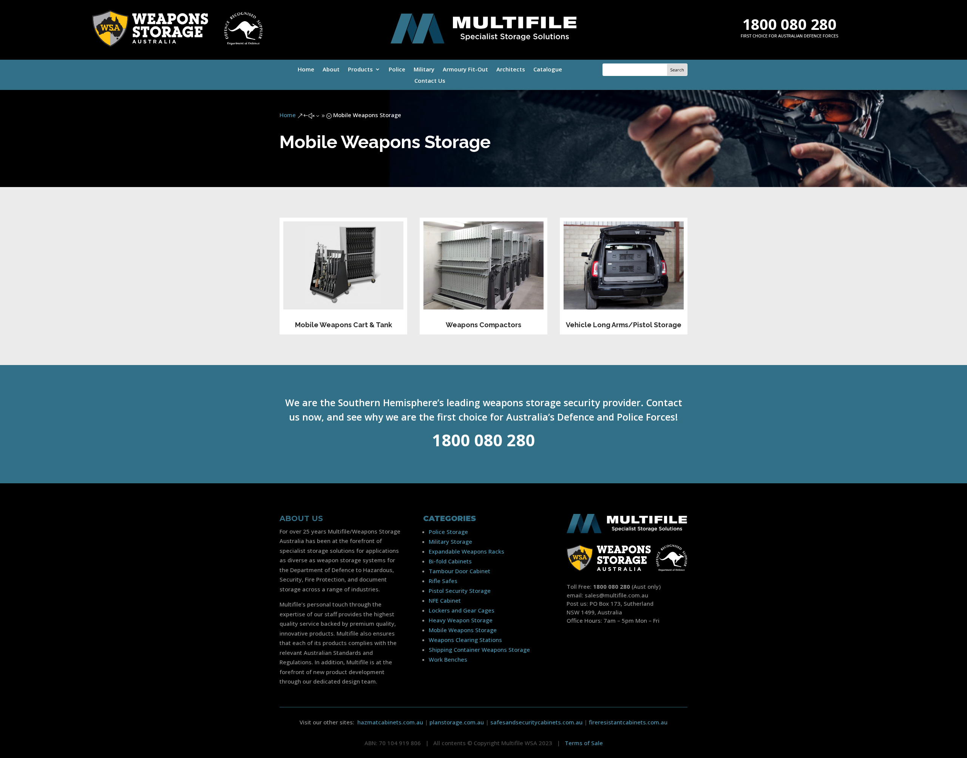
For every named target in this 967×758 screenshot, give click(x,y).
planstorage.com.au (456, 722)
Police (397, 70)
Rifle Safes (443, 581)
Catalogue (547, 70)
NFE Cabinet (445, 600)
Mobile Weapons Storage (463, 630)
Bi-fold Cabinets (450, 561)
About (331, 70)
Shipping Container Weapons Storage (479, 649)
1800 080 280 (789, 24)
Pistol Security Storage (460, 590)
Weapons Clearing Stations (465, 640)
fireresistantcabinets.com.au (628, 722)
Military (424, 70)
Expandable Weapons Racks (466, 551)
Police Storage (448, 531)
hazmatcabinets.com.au (390, 722)
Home (306, 70)
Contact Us (429, 81)
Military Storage (450, 541)
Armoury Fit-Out (465, 70)
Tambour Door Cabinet (459, 571)
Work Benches (448, 659)
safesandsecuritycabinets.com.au (536, 722)
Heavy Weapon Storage (461, 620)
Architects (510, 70)
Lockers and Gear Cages (461, 610)
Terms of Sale (584, 743)
